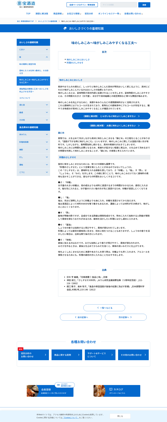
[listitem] (28, 13)
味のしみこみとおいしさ (78, 59)
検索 (144, 5)
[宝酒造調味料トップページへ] (26, 7)
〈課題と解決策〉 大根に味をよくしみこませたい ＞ (114, 125)
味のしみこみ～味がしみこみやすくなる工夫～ (34, 81)
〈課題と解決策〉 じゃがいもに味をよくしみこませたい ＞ (111, 116)
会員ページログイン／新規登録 (82, 4)
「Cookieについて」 (70, 418)
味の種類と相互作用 (27, 64)
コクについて (24, 98)
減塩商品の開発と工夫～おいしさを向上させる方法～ (34, 90)
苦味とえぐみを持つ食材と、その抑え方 (33, 71)
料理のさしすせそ (75, 62)
